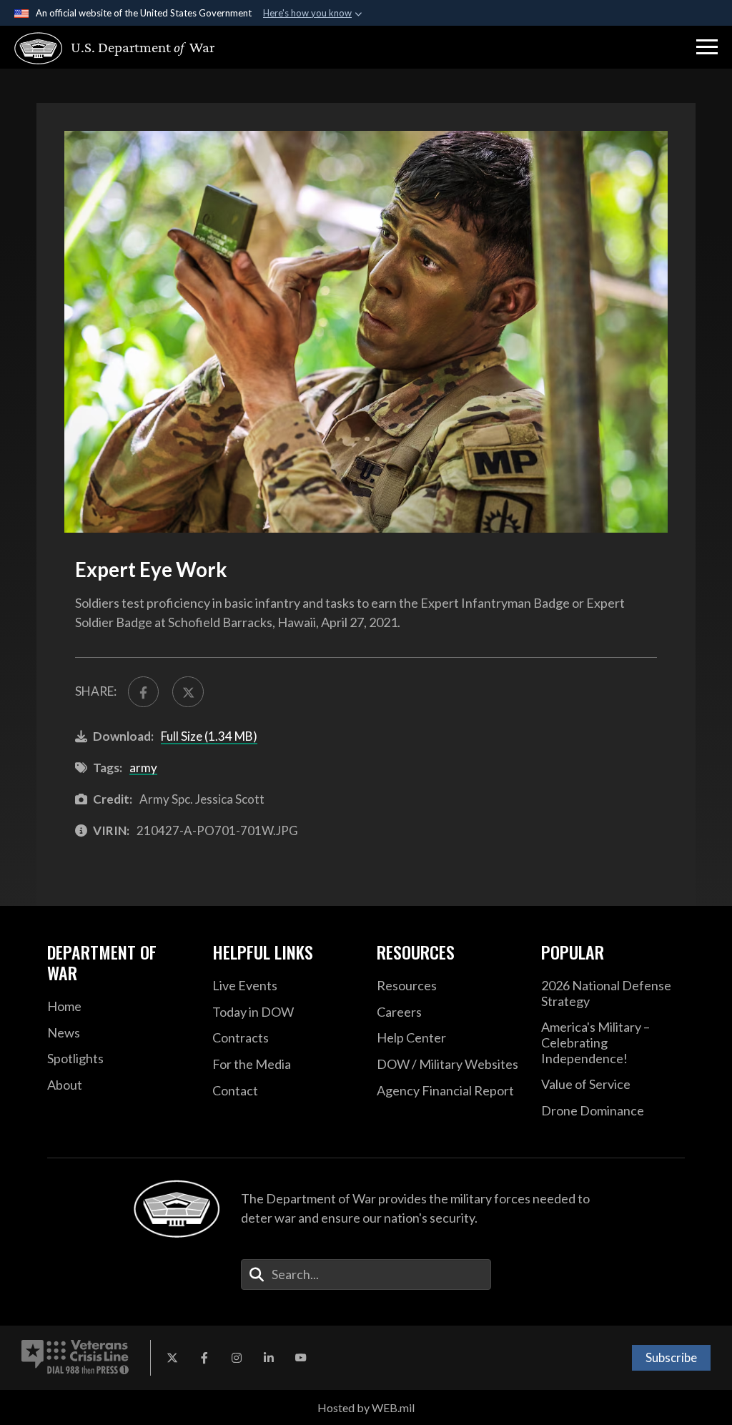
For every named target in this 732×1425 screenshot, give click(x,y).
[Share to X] (187, 691)
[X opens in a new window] (172, 1358)
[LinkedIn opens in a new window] (269, 1358)
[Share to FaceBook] (143, 691)
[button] (707, 47)
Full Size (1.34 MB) (209, 736)
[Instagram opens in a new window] (236, 1358)
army (143, 767)
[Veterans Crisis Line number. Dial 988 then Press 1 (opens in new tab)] (75, 1358)
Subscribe (671, 1357)
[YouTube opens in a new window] (301, 1358)
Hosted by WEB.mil (366, 1407)
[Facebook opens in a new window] (204, 1358)
